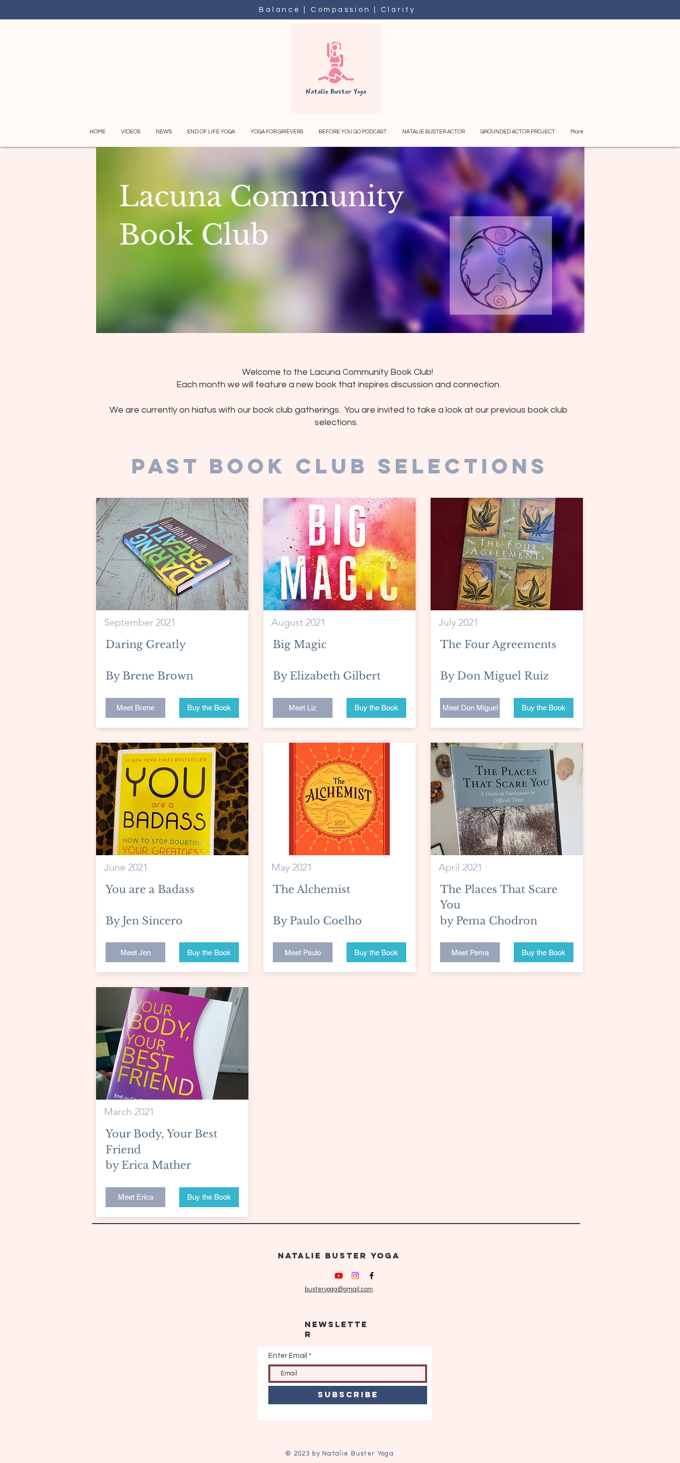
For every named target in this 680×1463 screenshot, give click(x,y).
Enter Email (287, 1355)
